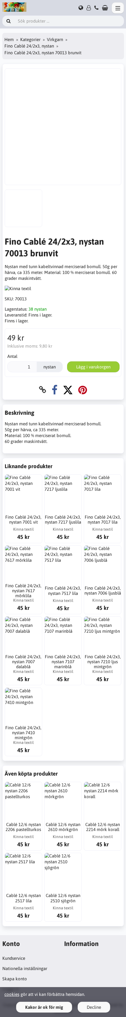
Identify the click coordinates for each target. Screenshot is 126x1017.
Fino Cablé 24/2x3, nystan (29, 45)
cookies (11, 994)
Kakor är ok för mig (44, 1007)
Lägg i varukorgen (93, 366)
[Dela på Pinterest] (82, 389)
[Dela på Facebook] (54, 389)
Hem (9, 39)
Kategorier (30, 39)
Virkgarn (55, 39)
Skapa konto (14, 978)
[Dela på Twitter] (68, 389)
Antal (12, 356)
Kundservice (13, 958)
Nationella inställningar (24, 968)
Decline (94, 1007)
